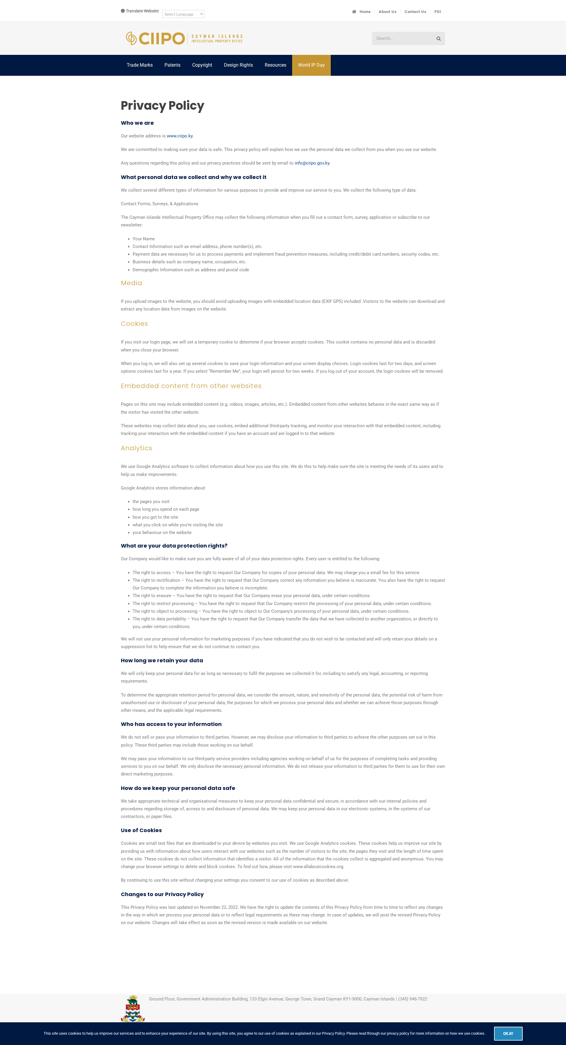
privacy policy (398, 1033)
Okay (508, 1033)
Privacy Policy (333, 1033)
